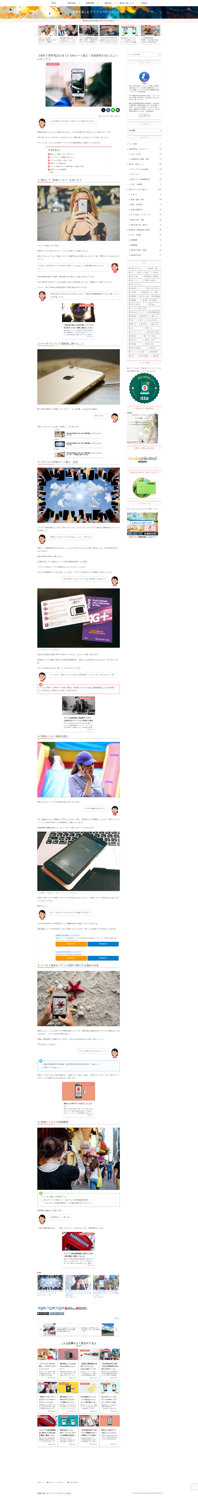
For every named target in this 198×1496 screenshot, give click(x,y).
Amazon (70, 944)
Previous (36, 35)
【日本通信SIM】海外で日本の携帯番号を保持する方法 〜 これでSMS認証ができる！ (106, 1293)
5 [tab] (105, 47)
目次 (52, 150)
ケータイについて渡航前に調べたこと (62, 157)
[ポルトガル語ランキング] (81, 1308)
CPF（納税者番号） (95, 687)
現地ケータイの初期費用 (58, 169)
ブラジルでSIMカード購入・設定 (61, 160)
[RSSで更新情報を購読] (148, 115)
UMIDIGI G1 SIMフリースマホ (67, 935)
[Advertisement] (78, 1464)
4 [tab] (102, 47)
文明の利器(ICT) (44, 1313)
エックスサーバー (139, 509)
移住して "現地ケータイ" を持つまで (62, 154)
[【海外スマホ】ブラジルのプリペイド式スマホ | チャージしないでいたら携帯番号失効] (78, 1282)
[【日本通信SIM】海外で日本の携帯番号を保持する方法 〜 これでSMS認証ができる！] (106, 1282)
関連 (52, 172)
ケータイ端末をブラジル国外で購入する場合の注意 (67, 166)
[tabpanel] (47, 34)
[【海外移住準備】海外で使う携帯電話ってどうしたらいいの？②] (50, 1282)
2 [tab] (96, 47)
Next (162, 35)
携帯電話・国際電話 (57, 1313)
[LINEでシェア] (113, 110)
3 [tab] (99, 47)
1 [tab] (93, 47)
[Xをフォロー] (140, 115)
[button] (118, 110)
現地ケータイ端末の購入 (58, 163)
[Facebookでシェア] (108, 110)
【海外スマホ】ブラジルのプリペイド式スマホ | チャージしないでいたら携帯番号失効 (78, 1293)
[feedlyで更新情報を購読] (144, 115)
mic (145, 83)
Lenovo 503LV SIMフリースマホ (67, 952)
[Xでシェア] (103, 110)
